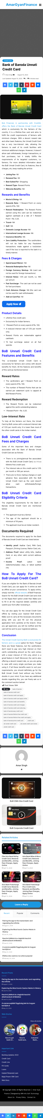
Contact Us (31, 1097)
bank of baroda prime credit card (13, 720)
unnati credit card (9, 727)
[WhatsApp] (19, 90)
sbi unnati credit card (10, 724)
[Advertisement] (21, 32)
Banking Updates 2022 (10, 1055)
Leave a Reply (21, 904)
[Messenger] (38, 85)
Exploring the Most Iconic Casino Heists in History (21, 988)
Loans (4, 1069)
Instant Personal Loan (10, 1073)
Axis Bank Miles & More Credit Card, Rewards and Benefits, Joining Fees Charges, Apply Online (31, 860)
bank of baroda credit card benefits (14, 702)
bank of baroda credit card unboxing (14, 708)
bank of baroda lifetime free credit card (15, 714)
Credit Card (7, 60)
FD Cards (5, 1066)
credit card (31, 720)
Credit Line (6, 1062)
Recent (7, 913)
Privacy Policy (21, 1097)
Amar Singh (9, 75)
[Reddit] (32, 85)
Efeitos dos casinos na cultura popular (17, 956)
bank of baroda (17, 689)
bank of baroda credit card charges (14, 705)
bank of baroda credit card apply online (15, 698)
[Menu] (40, 5)
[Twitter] (10, 85)
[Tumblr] (21, 85)
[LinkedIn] (16, 85)
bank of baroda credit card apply (13, 695)
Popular (20, 913)
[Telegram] (24, 90)
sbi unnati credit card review (28, 724)
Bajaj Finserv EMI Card (10, 1077)
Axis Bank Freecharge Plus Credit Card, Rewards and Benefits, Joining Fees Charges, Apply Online (31, 889)
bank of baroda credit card (11, 692)
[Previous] (4, 1030)
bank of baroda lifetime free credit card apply (17, 717)
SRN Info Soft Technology (30, 1093)
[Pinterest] (27, 85)
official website (21, 593)
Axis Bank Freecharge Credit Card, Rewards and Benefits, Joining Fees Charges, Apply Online (10, 889)
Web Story (5, 1080)
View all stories (35, 1021)
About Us (11, 1097)
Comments (35, 913)
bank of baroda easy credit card (13, 711)
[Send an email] (13, 75)
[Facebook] (5, 85)
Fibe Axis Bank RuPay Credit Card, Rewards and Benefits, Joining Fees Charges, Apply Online (10, 860)
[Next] (39, 1030)
